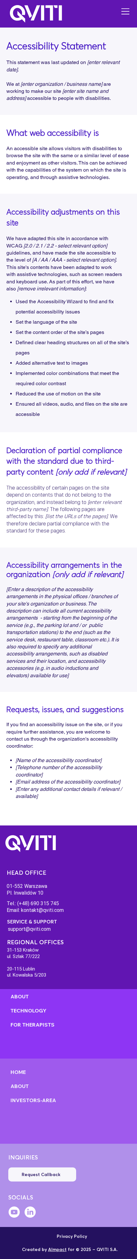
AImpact (57, 1249)
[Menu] (125, 11)
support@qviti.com (29, 929)
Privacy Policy (72, 1236)
